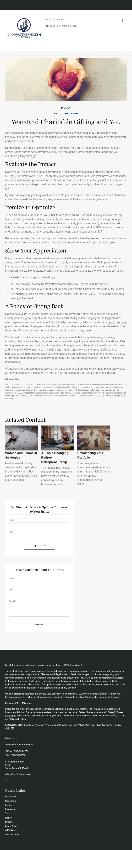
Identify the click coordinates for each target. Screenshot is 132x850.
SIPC (103, 709)
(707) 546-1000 (57, 19)
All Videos (10, 830)
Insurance (10, 809)
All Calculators (12, 834)
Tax (7, 813)
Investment (10, 801)
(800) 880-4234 (103, 725)
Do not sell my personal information (102, 697)
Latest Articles (12, 826)
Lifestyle (9, 822)
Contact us (10, 715)
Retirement (10, 796)
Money (8, 817)
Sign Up (39, 546)
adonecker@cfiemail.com (63, 26)
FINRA (92, 709)
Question (13, 601)
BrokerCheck (75, 665)
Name (11, 520)
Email (11, 532)
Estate (8, 805)
